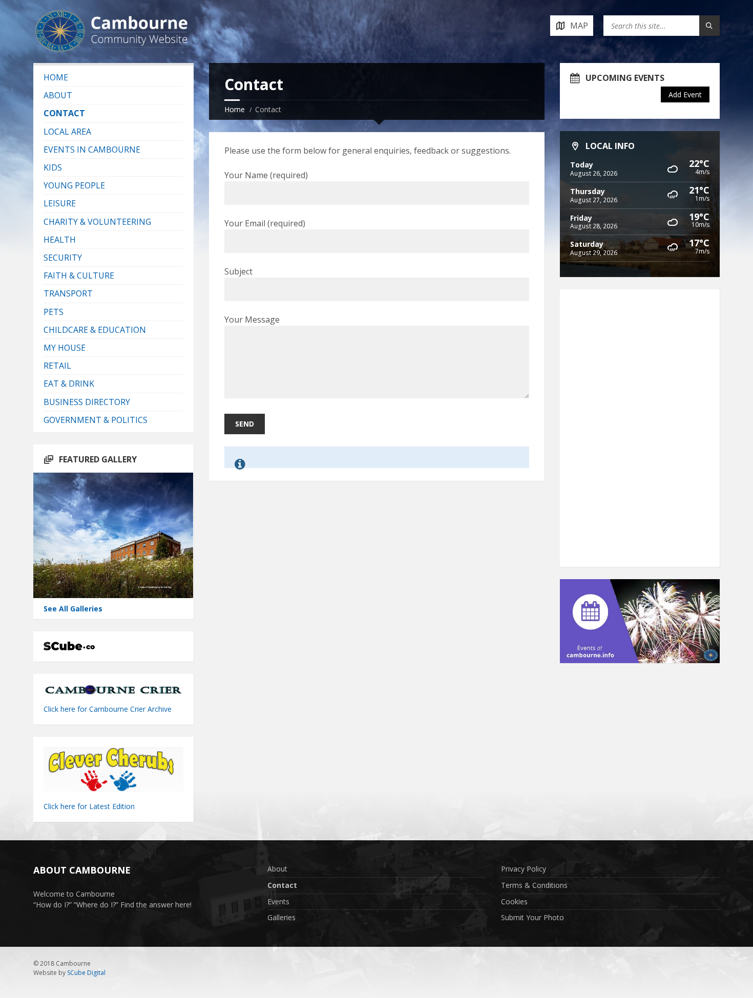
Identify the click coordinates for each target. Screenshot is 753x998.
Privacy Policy (523, 869)
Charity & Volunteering (97, 221)
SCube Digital (86, 972)
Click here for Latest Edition (89, 806)
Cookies (514, 901)
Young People (74, 185)
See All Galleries (73, 608)
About (58, 95)
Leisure (60, 203)
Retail (57, 365)
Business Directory (87, 402)
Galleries (281, 917)
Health (60, 239)
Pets (54, 311)
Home (234, 109)
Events (278, 901)
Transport (68, 293)
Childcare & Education (95, 329)
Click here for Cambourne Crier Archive (109, 709)
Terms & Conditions (534, 885)
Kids (53, 167)
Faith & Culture (79, 275)
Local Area (67, 131)
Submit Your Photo (532, 917)
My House (65, 347)
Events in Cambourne (92, 149)
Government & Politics (96, 420)
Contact (64, 113)
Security (63, 257)
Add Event (685, 94)
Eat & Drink (69, 383)
